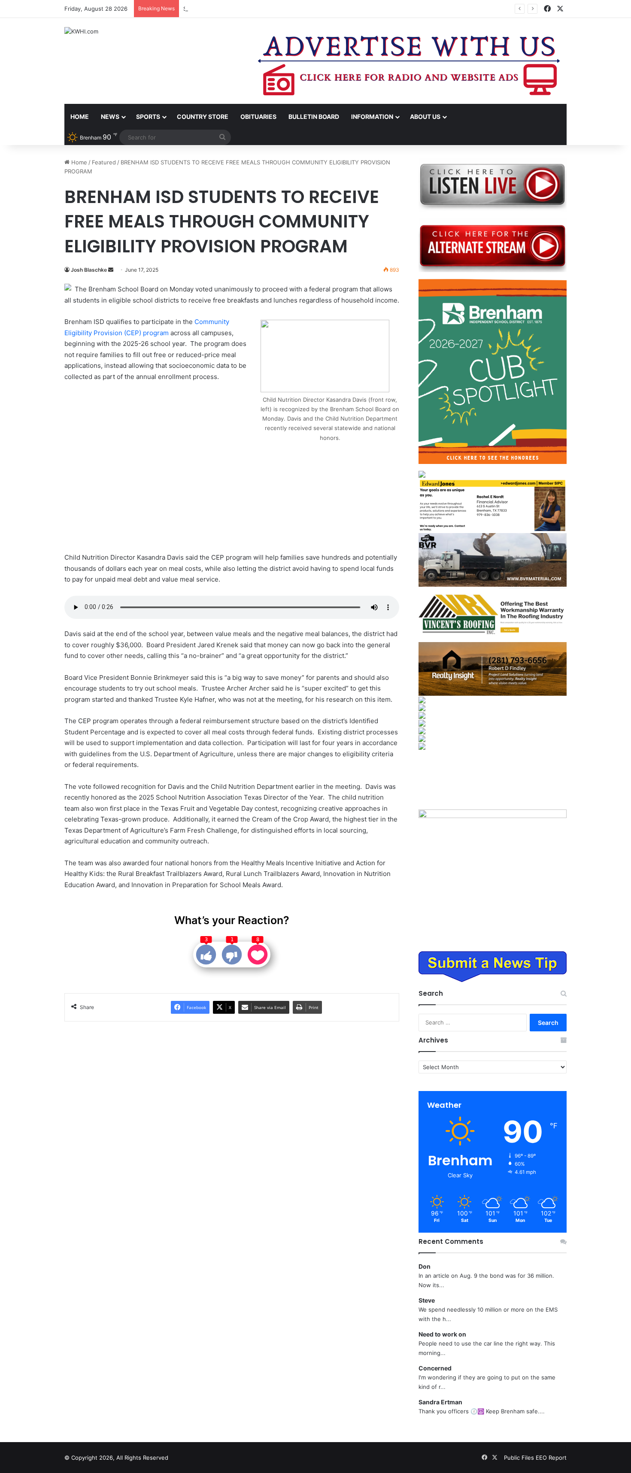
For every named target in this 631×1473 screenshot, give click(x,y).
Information (372, 116)
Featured (104, 162)
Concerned (435, 1368)
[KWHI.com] (81, 31)
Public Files (520, 1457)
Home (79, 116)
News (110, 116)
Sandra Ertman (440, 1402)
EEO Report (551, 1457)
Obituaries (258, 116)
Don (425, 1266)
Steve (427, 1300)
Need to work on (442, 1334)
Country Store (202, 116)
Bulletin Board (313, 116)
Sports (148, 116)
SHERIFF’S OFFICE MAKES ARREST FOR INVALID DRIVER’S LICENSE (272, 8)
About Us (425, 116)
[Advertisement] (163, 468)
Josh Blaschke (89, 270)
